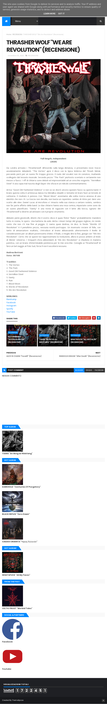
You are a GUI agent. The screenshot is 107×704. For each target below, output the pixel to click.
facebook (99, 370)
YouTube (10, 311)
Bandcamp (11, 299)
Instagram (11, 305)
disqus (89, 370)
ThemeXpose (17, 700)
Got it (61, 14)
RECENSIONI (17, 34)
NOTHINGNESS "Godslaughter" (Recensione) (16, 339)
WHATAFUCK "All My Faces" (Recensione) (83, 341)
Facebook (11, 302)
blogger (79, 370)
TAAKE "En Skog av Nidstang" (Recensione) (51, 341)
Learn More (49, 14)
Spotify (9, 308)
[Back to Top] (103, 700)
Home (8, 34)
